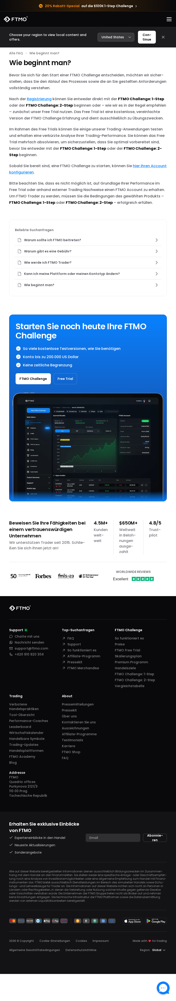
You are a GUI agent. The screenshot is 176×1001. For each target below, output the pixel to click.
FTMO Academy (22, 756)
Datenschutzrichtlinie (81, 950)
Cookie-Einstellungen (54, 941)
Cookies (81, 941)
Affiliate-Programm (83, 656)
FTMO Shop (71, 752)
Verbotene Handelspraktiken (24, 706)
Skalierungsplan (128, 656)
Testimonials (72, 740)
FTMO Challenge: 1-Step (134, 674)
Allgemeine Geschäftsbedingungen (34, 950)
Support (74, 644)
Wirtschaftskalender (26, 732)
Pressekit (74, 662)
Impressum (101, 941)
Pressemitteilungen (78, 704)
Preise (120, 644)
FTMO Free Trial (127, 650)
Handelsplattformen (26, 750)
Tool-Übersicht (22, 715)
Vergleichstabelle (129, 686)
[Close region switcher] (163, 37)
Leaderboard (20, 726)
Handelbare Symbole (26, 738)
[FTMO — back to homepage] (16, 19)
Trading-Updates (23, 744)
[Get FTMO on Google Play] (156, 921)
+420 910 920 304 (29, 654)
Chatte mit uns (27, 636)
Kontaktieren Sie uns (79, 722)
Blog (13, 762)
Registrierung (39, 99)
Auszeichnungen (75, 728)
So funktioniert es (81, 650)
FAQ (70, 638)
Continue (147, 37)
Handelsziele (125, 668)
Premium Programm (131, 662)
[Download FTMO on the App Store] (132, 921)
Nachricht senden (29, 642)
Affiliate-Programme (79, 734)
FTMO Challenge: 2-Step (135, 680)
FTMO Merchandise (83, 668)
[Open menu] (169, 19)
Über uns (69, 716)
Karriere (68, 746)
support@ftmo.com (31, 648)
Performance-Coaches (28, 721)
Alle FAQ (16, 53)
